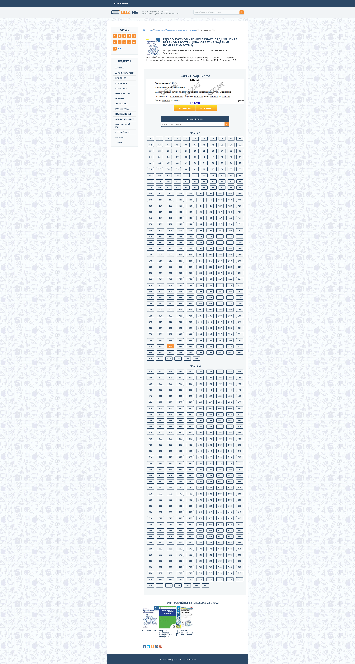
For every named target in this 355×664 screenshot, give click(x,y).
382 (210, 371)
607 (160, 512)
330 (150, 334)
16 (186, 144)
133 (180, 212)
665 (239, 542)
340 (150, 340)
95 (204, 187)
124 (190, 205)
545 (239, 469)
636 (150, 530)
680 (190, 554)
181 (160, 242)
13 (159, 144)
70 (177, 175)
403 (220, 383)
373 (178, 358)
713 (220, 573)
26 (177, 151)
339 (239, 334)
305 (200, 315)
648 (170, 536)
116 (210, 199)
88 (240, 181)
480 (190, 432)
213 (180, 260)
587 (160, 500)
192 (170, 248)
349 (239, 340)
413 (220, 390)
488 (170, 438)
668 (170, 548)
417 (160, 396)
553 (220, 475)
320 (150, 328)
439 (180, 408)
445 (239, 408)
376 (150, 371)
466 (150, 426)
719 (180, 579)
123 (180, 205)
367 (220, 352)
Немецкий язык (123, 114)
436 (150, 408)
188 (230, 242)
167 (220, 230)
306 (210, 315)
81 (177, 181)
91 (168, 187)
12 (150, 144)
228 (230, 267)
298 (230, 309)
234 (190, 273)
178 (230, 236)
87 (231, 181)
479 (180, 432)
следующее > (206, 108)
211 (160, 260)
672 (210, 548)
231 (160, 273)
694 (230, 561)
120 (150, 205)
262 (170, 291)
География (121, 83)
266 (210, 291)
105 (200, 193)
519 (180, 457)
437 (160, 408)
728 (169, 585)
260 (150, 291)
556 (150, 481)
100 (150, 193)
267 (220, 291)
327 (220, 328)
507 (160, 451)
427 (160, 402)
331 (160, 334)
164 (190, 230)
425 (239, 396)
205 (200, 254)
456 (150, 420)
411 (200, 390)
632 (210, 524)
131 (160, 212)
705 (239, 567)
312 (170, 322)
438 (170, 408)
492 (210, 438)
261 (160, 291)
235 (200, 273)
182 (170, 242)
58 (168, 169)
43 (231, 157)
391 (200, 377)
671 (200, 548)
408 (170, 390)
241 (160, 279)
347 (220, 340)
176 (210, 236)
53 (222, 163)
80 (168, 181)
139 (239, 212)
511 (200, 451)
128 (230, 205)
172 (170, 236)
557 (160, 481)
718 (170, 579)
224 (190, 267)
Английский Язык (124, 73)
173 (180, 236)
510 (190, 451)
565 (239, 481)
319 (239, 322)
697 (160, 567)
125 (200, 205)
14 (168, 144)
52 (213, 163)
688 (170, 561)
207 (220, 254)
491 (200, 438)
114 (190, 199)
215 (200, 260)
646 (150, 536)
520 (190, 457)
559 (180, 481)
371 (159, 358)
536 (150, 469)
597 (160, 506)
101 (160, 193)
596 (150, 506)
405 (239, 383)
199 (239, 248)
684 (230, 554)
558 (170, 481)
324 (190, 328)
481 (200, 432)
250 (150, 285)
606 (150, 512)
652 (210, 536)
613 (220, 512)
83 (195, 181)
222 (170, 267)
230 (150, 273)
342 (170, 340)
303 (180, 315)
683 (220, 554)
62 (204, 169)
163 (180, 230)
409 (180, 390)
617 (160, 518)
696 (150, 567)
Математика (122, 109)
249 (239, 279)
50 (195, 163)
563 (220, 481)
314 (190, 322)
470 (190, 426)
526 (150, 463)
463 (220, 420)
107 (220, 193)
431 (200, 402)
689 (180, 561)
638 (170, 530)
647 (160, 536)
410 (190, 390)
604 (230, 506)
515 (239, 451)
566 (150, 487)
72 (195, 175)
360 (150, 352)
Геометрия (121, 88)
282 (170, 303)
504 (230, 445)
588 (170, 500)
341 (160, 340)
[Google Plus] (160, 646)
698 (170, 567)
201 (160, 254)
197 (220, 248)
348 (230, 340)
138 (230, 212)
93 (186, 187)
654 (230, 536)
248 (230, 279)
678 (170, 554)
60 (186, 169)
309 (239, 315)
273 (180, 297)
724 (230, 579)
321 (160, 328)
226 (210, 267)
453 (220, 414)
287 (220, 303)
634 (230, 524)
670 (190, 548)
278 (230, 297)
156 (210, 224)
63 (213, 169)
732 (205, 585)
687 (160, 561)
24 (159, 151)
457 (160, 420)
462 (210, 420)
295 (200, 309)
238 (230, 273)
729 (178, 585)
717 (160, 579)
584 (230, 493)
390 (190, 377)
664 (230, 542)
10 (134, 42)
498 (170, 445)
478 (170, 432)
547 (160, 475)
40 (204, 157)
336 (210, 334)
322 (170, 328)
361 (160, 352)
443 (220, 408)
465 (239, 420)
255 (200, 285)
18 (204, 144)
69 (168, 175)
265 (200, 291)
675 (239, 548)
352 (170, 346)
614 (230, 512)
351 (160, 346)
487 (160, 438)
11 (114, 48)
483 (220, 432)
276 (210, 297)
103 (180, 193)
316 (210, 322)
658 (170, 542)
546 (150, 475)
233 (180, 273)
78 (150, 181)
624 (230, 518)
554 (230, 475)
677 (160, 554)
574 (230, 487)
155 (200, 224)
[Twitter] (148, 646)
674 (230, 548)
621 (200, 518)
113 (180, 199)
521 (200, 457)
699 (180, 567)
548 (170, 475)
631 (200, 524)
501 (200, 445)
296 (210, 309)
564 (230, 481)
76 (231, 175)
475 (239, 426)
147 (220, 218)
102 (170, 193)
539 (180, 469)
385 (239, 371)
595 (239, 500)
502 (210, 445)
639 (180, 530)
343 (180, 340)
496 (150, 445)
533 (220, 463)
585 (239, 493)
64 (222, 169)
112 (170, 199)
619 (180, 518)
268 (230, 291)
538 (170, 469)
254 (190, 285)
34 (150, 157)
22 (240, 144)
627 (160, 524)
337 (220, 334)
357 (220, 346)
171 (160, 236)
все (119, 48)
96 (213, 187)
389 (180, 377)
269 (239, 291)
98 (231, 187)
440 (190, 408)
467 (160, 426)
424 (230, 396)
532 (210, 463)
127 (220, 205)
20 (222, 144)
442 (210, 408)
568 (170, 487)
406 (150, 390)
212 (170, 260)
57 (159, 169)
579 (180, 493)
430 (190, 402)
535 (239, 463)
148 (230, 218)
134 (190, 212)
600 (190, 506)
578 (170, 493)
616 (150, 518)
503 (220, 445)
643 (220, 530)
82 (186, 181)
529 (180, 463)
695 (239, 561)
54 (231, 163)
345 (200, 340)
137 (220, 212)
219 (239, 260)
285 (200, 303)
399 (180, 383)
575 (239, 487)
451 (200, 414)
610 (190, 512)
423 (220, 396)
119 (239, 199)
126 (210, 205)
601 (200, 506)
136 (210, 212)
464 (230, 420)
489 (180, 438)
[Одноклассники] (152, 646)
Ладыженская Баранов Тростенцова (181, 30)
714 (230, 573)
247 (220, 279)
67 (150, 175)
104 (190, 193)
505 (239, 445)
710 (190, 573)
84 (204, 181)
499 (180, 445)
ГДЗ (143, 30)
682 (210, 554)
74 (213, 175)
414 (230, 390)
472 (210, 426)
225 (200, 267)
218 (230, 260)
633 (220, 524)
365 (200, 352)
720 (190, 579)
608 (170, 512)
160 (150, 230)
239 (239, 273)
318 (230, 322)
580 (190, 493)
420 (190, 396)
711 (200, 573)
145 (200, 218)
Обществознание (124, 119)
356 (210, 346)
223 (180, 267)
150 (150, 224)
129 (239, 205)
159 (239, 224)
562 (210, 481)
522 (210, 457)
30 (213, 151)
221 (160, 267)
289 (239, 303)
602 (210, 506)
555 (239, 475)
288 (230, 303)
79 (159, 181)
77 (240, 175)
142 (170, 218)
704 (230, 567)
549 (180, 475)
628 (170, 524)
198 (230, 248)
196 (210, 248)
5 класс (150, 30)
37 (177, 157)
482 (210, 432)
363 (180, 352)
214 (190, 260)
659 (180, 542)
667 (160, 548)
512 (210, 451)
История (119, 98)
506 (150, 451)
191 (160, 248)
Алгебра (119, 67)
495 (239, 438)
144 (190, 218)
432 (210, 402)
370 (150, 358)
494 (230, 438)
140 (150, 218)
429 (180, 402)
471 (200, 426)
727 (159, 585)
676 (150, 554)
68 (159, 175)
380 (190, 371)
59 (177, 169)
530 (190, 463)
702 (210, 567)
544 (230, 469)
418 (170, 396)
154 (190, 224)
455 (239, 414)
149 (239, 218)
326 (210, 328)
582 (210, 493)
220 (150, 267)
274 (190, 297)
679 (180, 554)
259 (239, 285)
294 (190, 309)
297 (220, 309)
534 (230, 463)
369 (239, 352)
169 (239, 230)
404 (230, 383)
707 (160, 573)
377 (160, 371)
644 (230, 530)
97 (222, 187)
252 (170, 285)
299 (239, 309)
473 (220, 426)
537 (160, 469)
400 (190, 383)
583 (220, 493)
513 (220, 451)
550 (190, 475)
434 (230, 402)
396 (150, 383)
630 (190, 524)
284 (190, 303)
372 (169, 358)
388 (170, 377)
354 (190, 346)
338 (230, 334)
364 (190, 352)
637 (160, 530)
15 (177, 144)
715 (239, 573)
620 (190, 518)
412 (210, 390)
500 (190, 445)
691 (200, 561)
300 (150, 315)
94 (195, 187)
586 (150, 500)
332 (170, 334)
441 (200, 408)
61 (195, 169)
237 (220, 273)
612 (210, 512)
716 (150, 579)
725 (239, 579)
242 (170, 279)
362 (170, 352)
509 (180, 451)
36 (168, 157)
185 (200, 242)
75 (222, 175)
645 (239, 530)
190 (150, 248)
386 (150, 377)
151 (160, 224)
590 (190, 500)
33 (240, 151)
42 (222, 157)
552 (210, 475)
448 (170, 414)
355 (200, 346)
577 (160, 493)
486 (150, 438)
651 (200, 536)
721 (200, 579)
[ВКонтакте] (144, 646)
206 (210, 254)
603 (220, 506)
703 (220, 567)
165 (200, 230)
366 (210, 352)
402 (210, 383)
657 (160, 542)
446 (150, 414)
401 (200, 383)
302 (170, 315)
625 (239, 518)
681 (200, 554)
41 (213, 157)
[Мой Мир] (156, 646)
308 (230, 315)
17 (195, 144)
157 (220, 224)
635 (239, 524)
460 (190, 420)
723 (220, 579)
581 (200, 493)
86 (222, 181)
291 (160, 309)
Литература (121, 103)
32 (231, 151)
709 (180, 573)
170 (150, 236)
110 (150, 199)
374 (187, 358)
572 (210, 487)
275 (200, 297)
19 (213, 144)
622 (210, 518)
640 (190, 530)
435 (239, 402)
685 (239, 554)
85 (213, 181)
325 (200, 328)
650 (190, 536)
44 (240, 157)
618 (170, 518)
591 (200, 500)
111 (160, 199)
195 (200, 248)
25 (168, 151)
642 (210, 530)
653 (220, 536)
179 (239, 236)
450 (190, 414)
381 (200, 371)
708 (170, 573)
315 (200, 322)
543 (220, 469)
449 (180, 414)
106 (210, 193)
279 (239, 297)
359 (239, 346)
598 (170, 506)
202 (170, 254)
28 (195, 151)
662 (210, 542)
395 (239, 377)
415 (239, 390)
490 (190, 438)
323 (180, 328)
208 (230, 254)
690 (190, 561)
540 (190, 469)
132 (170, 212)
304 (190, 315)
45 (150, 163)
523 (220, 457)
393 (220, 377)
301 (160, 315)
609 (180, 512)
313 (180, 322)
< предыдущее (184, 108)
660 (190, 542)
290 (150, 309)
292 (170, 309)
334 (190, 334)
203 (180, 254)
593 (220, 500)
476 (150, 432)
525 (239, 457)
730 (187, 585)
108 (230, 193)
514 (230, 451)
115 (200, 199)
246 (210, 279)
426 (150, 402)
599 (180, 506)
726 (150, 585)
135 (200, 212)
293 (180, 309)
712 (210, 573)
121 (160, 205)
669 (180, 548)
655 (239, 536)
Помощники (121, 3)
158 (230, 224)
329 (239, 328)
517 (160, 457)
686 (150, 561)
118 (230, 199)
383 (220, 371)
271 (160, 297)
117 (220, 199)
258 (230, 285)
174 (190, 236)
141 (160, 218)
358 (230, 346)
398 (170, 383)
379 (180, 371)
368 (230, 352)
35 (159, 157)
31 (222, 151)
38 (186, 157)
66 (240, 169)
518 (170, 457)
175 (200, 236)
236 (210, 273)
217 (220, 260)
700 (190, 567)
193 (180, 248)
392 (210, 377)
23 (150, 151)
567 (160, 487)
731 (196, 585)
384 (230, 371)
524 (230, 457)
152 (170, 224)
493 (220, 438)
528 (170, 463)
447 (160, 414)
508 (170, 451)
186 (210, 242)
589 (180, 500)
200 (150, 254)
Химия (118, 142)
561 (200, 481)
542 (210, 469)
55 (240, 163)
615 (239, 512)
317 (220, 322)
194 (190, 248)
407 (160, 390)
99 (240, 187)
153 (180, 224)
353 (180, 346)
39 (195, 157)
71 (186, 175)
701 (200, 567)
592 (210, 500)
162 (170, 230)
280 (150, 303)
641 (200, 530)
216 (210, 260)
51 (204, 163)
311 (160, 322)
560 (190, 481)
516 (150, 457)
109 (239, 193)
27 (186, 151)
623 (220, 518)
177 (220, 236)
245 (200, 279)
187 (220, 242)
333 (180, 334)
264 (190, 291)
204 (190, 254)
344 (190, 340)
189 (239, 242)
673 (220, 548)
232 (170, 273)
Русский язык (122, 132)
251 (160, 285)
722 (210, 579)
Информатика (122, 93)
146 (210, 218)
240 (150, 279)
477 (160, 432)
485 (239, 432)
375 (196, 358)
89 (150, 187)
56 (150, 169)
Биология (120, 78)
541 (200, 469)
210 (150, 260)
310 (150, 322)
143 (180, 218)
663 (220, 542)
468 (170, 426)
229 (239, 267)
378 (170, 371)
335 (200, 334)
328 (230, 328)
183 (180, 242)
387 (160, 377)
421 (200, 396)
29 (204, 151)
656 (150, 542)
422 (210, 396)
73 (204, 175)
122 (170, 205)
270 (150, 297)
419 (180, 396)
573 (220, 487)
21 (231, 144)
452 (210, 414)
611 (200, 512)
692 (210, 561)
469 (180, 426)
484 (230, 432)
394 (230, 377)
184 (190, 242)
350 (150, 346)
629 (180, 524)
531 (200, 463)
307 (220, 315)
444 (230, 408)
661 (200, 542)
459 (180, 420)
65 (231, 169)
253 (180, 285)
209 (239, 254)
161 (160, 230)
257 (220, 285)
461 (200, 420)
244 (190, 279)
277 (220, 297)
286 (210, 303)
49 (186, 163)
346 (210, 340)
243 (180, 279)
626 (150, 524)
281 (160, 303)
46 (159, 163)
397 (160, 383)
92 (177, 187)
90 (159, 187)
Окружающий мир (122, 125)
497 (160, 445)
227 (220, 267)
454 (230, 414)
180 (150, 242)
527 (160, 463)
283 (180, 303)
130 (150, 212)
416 (150, 396)
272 (170, 297)
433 (220, 402)
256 (210, 285)
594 (230, 500)
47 (168, 163)
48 (177, 163)
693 (220, 561)
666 (150, 548)
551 (200, 475)
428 (170, 402)
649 (180, 536)
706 (150, 573)
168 (230, 230)
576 (150, 493)
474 (230, 426)
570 (190, 487)
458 (170, 420)
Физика (119, 137)
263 (180, 291)
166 (210, 230)
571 (200, 487)
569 (180, 487)
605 (239, 506)
